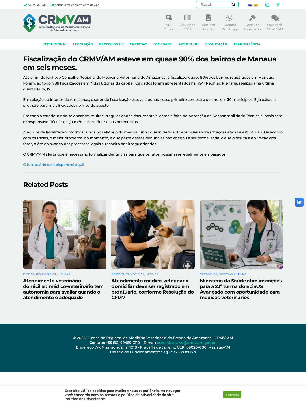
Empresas (138, 44)
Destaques (32, 274)
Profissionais (111, 44)
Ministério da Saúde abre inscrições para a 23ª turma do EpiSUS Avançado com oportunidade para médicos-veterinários (241, 289)
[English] (250, 5)
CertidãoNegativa (208, 27)
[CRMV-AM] (57, 30)
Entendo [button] (232, 395)
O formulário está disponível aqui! (53, 165)
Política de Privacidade (85, 399)
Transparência (247, 44)
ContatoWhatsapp (230, 27)
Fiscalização (216, 44)
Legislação (83, 44)
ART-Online (188, 44)
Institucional (55, 44)
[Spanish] (256, 5)
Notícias (49, 274)
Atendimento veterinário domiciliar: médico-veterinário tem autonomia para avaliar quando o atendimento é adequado (63, 289)
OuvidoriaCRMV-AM (275, 27)
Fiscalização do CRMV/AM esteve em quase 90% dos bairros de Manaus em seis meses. (149, 63)
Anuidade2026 (187, 27)
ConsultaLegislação (252, 27)
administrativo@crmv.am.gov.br (187, 343)
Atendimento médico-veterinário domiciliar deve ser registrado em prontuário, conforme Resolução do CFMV (152, 289)
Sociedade (162, 44)
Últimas (63, 274)
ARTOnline (169, 27)
